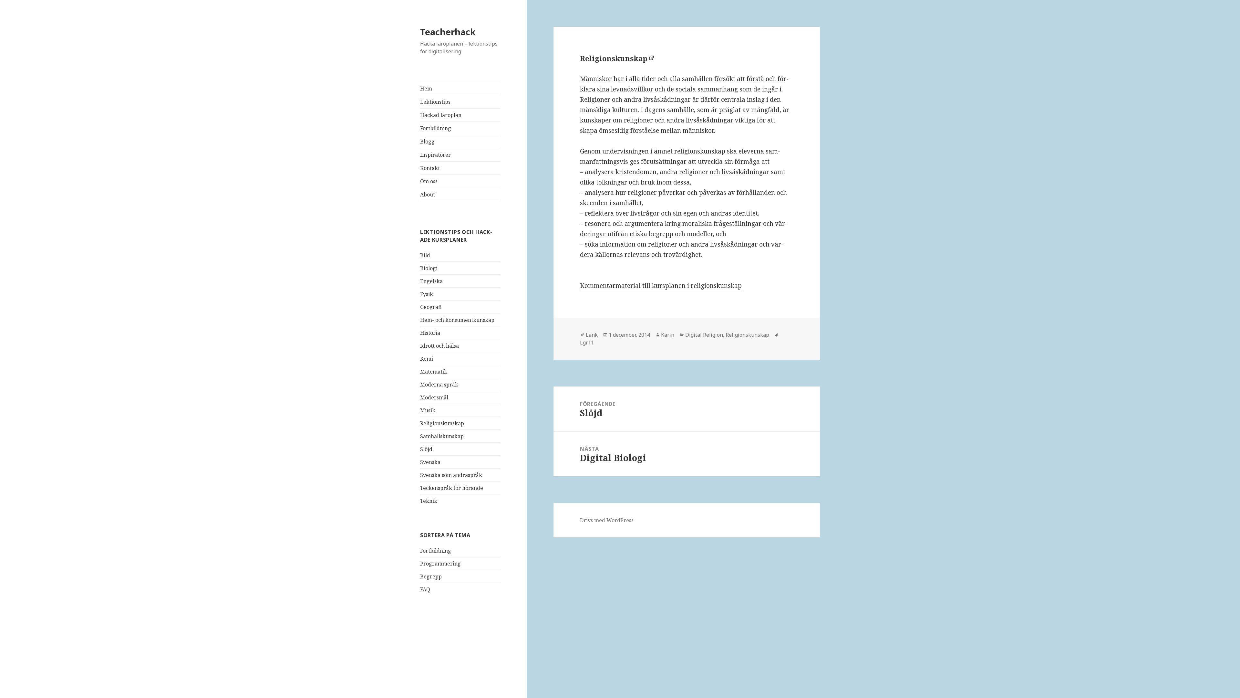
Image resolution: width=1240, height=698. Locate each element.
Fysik (426, 294)
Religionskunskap (442, 423)
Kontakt (430, 168)
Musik (427, 410)
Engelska (431, 281)
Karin (667, 334)
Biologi (429, 268)
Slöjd (426, 449)
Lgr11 (587, 342)
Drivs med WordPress (607, 520)
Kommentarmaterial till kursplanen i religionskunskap (661, 285)
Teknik (428, 500)
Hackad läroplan (440, 115)
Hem (426, 88)
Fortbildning (435, 128)
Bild (425, 255)
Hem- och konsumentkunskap (457, 319)
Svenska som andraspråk (451, 475)
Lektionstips (435, 101)
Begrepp (431, 576)
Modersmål (434, 397)
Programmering (440, 563)
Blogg (427, 141)
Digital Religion (704, 334)
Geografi (431, 307)
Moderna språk (439, 384)
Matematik (433, 371)
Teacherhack (448, 32)
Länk (592, 334)
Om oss (429, 181)
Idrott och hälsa (439, 345)
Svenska (430, 462)
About (427, 194)
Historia (430, 332)
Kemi (426, 358)
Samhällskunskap (442, 436)
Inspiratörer (435, 154)
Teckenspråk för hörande (451, 488)
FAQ (425, 589)
